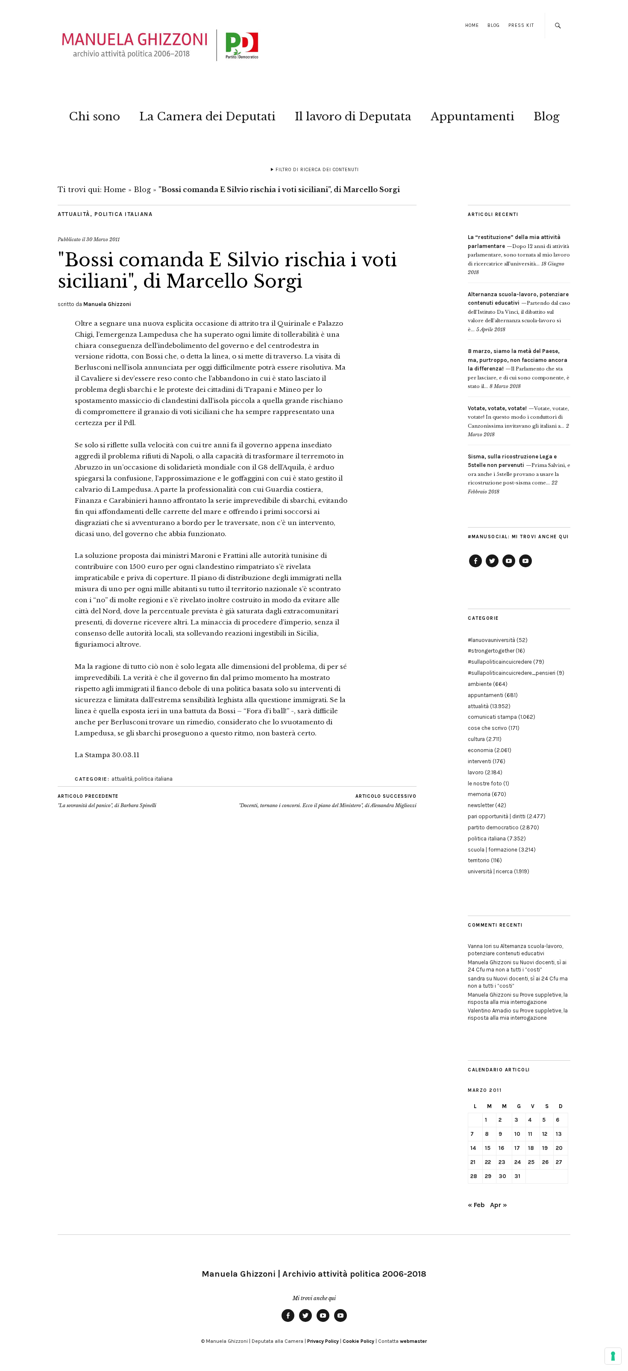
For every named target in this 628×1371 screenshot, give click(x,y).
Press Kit (521, 25)
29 (488, 1176)
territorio (479, 860)
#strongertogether (491, 651)
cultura (476, 739)
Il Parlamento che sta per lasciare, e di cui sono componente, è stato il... (518, 368)
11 (530, 1134)
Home (472, 25)
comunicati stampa (492, 717)
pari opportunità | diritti (496, 816)
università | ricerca (490, 871)
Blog (493, 25)
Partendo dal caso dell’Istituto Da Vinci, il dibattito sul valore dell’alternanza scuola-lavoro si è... (519, 312)
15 (487, 1148)
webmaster (413, 1341)
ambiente (480, 684)
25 (531, 1162)
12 (544, 1134)
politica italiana (123, 214)
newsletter (481, 805)
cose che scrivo (487, 728)
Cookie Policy (358, 1341)
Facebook (475, 566)
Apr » (498, 1205)
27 (559, 1162)
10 (517, 1134)
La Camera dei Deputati (207, 116)
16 (501, 1148)
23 (502, 1162)
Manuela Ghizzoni (107, 304)
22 (488, 1162)
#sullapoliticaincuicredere (500, 662)
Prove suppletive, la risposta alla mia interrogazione (518, 998)
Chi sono (94, 116)
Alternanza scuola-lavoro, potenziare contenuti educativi (515, 950)
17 (517, 1148)
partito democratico (493, 827)
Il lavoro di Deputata (353, 116)
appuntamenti (485, 695)
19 (545, 1148)
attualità (74, 214)
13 (559, 1134)
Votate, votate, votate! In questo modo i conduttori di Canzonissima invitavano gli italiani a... (518, 417)
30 (502, 1176)
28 (473, 1176)
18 (531, 1148)
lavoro (476, 772)
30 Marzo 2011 (103, 239)
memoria (479, 794)
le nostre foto (485, 783)
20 (559, 1148)
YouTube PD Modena (525, 566)
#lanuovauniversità (491, 640)
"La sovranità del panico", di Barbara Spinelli (107, 800)
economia (480, 750)
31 (517, 1176)
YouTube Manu (508, 566)
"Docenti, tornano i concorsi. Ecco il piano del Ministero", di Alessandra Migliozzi (328, 800)
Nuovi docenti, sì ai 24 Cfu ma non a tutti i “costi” (517, 966)
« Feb (476, 1205)
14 (473, 1148)
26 (545, 1162)
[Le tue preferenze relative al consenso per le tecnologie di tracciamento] (613, 1356)
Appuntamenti (472, 116)
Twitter (492, 566)
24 (517, 1162)
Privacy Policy (323, 1341)
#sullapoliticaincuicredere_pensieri (511, 673)
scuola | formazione (492, 849)
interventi (479, 761)
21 (472, 1162)
